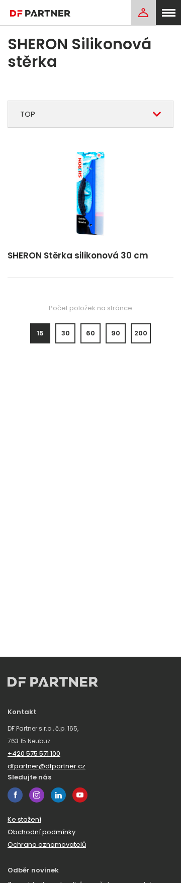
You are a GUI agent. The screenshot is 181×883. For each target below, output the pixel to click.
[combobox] (90, 114)
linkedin (58, 795)
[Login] (143, 12)
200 (140, 333)
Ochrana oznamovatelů (47, 844)
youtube (79, 795)
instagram (36, 795)
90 (115, 333)
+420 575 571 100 (34, 753)
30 (65, 333)
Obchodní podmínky (41, 832)
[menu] (168, 12)
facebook (15, 795)
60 (90, 333)
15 (40, 333)
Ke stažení (24, 819)
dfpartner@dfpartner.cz (46, 766)
